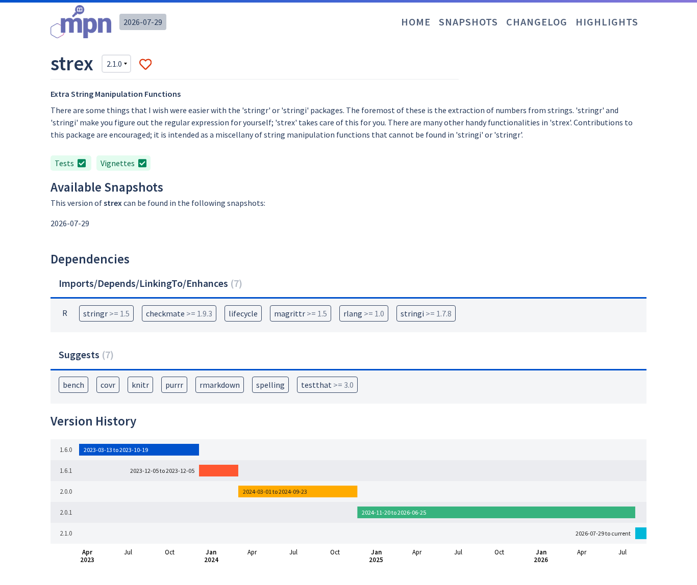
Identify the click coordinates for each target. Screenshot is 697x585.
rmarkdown (220, 385)
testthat (327, 385)
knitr (140, 385)
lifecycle (243, 313)
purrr (174, 385)
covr (108, 385)
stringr (106, 313)
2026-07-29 (142, 22)
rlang (363, 313)
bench (73, 385)
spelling (270, 385)
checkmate (179, 313)
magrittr (300, 313)
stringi (426, 313)
